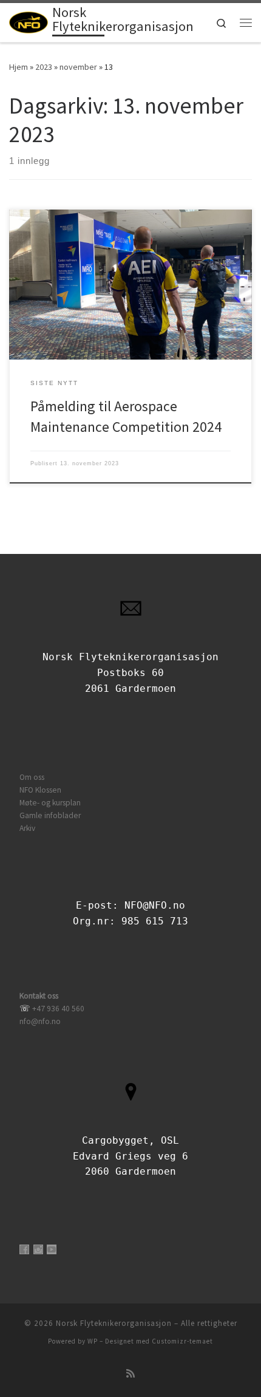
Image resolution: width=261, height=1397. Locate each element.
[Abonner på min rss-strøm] (130, 1373)
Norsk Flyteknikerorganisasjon (114, 1323)
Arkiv (27, 828)
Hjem (18, 66)
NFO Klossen (40, 790)
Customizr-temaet (182, 1341)
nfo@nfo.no (40, 1021)
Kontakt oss (38, 996)
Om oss (31, 777)
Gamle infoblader (50, 815)
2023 (43, 66)
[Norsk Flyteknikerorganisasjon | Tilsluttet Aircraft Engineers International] (28, 21)
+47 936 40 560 (58, 1008)
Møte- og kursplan (50, 803)
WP (92, 1341)
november (78, 66)
